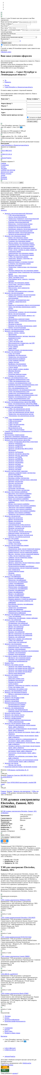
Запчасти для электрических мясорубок (17, 440)
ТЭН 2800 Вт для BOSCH (9, 974)
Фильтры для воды (11, 696)
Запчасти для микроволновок (14, 331)
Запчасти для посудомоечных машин (17, 545)
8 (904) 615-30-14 (6, 154)
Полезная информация (12, 1019)
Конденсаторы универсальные (14, 435)
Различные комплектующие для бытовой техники (21, 766)
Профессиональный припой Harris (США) (18, 438)
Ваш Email (5, 26)
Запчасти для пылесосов (12, 516)
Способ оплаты (6, 35)
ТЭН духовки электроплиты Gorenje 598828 (15, 956)
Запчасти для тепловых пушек (14, 697)
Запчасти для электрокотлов (14, 407)
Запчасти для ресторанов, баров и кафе (17, 723)
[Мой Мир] (7, 841)
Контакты (4, 1036)
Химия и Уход (9, 663)
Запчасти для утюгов (11, 763)
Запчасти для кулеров (12, 538)
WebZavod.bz (27, 1063)
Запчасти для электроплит (13, 352)
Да (5, 80)
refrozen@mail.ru (6, 158)
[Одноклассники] (4, 841)
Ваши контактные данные (10, 22)
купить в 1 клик (15, 837)
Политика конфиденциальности (15, 1021)
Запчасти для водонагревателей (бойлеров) (19, 213)
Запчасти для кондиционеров (14, 716)
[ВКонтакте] (2, 841)
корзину (15, 1073)
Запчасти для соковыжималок (14, 708)
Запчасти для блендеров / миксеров (16, 471)
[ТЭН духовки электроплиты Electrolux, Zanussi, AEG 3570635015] (20, 813)
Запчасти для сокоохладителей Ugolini (17, 329)
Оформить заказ (6, 43)
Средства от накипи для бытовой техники (18, 656)
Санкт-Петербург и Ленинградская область (19, 87)
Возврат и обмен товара (12, 1033)
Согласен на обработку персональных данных (18, 45)
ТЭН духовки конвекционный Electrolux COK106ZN (18, 917)
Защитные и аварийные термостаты (16, 436)
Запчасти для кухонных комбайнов (16, 492)
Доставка (8, 1016)
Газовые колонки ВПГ (12, 699)
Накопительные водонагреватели (15, 703)
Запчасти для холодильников (14, 293)
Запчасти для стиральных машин (15, 236)
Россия (7, 85)
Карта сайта (8, 1031)
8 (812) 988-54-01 (6, 150)
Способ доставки (6, 32)
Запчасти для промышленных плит (16, 378)
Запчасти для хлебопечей (13, 620)
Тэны (6, 417)
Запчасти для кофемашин (13, 576)
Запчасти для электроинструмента (16, 692)
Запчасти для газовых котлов (14, 664)
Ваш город (5, 28)
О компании (9, 1028)
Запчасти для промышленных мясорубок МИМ (20, 402)
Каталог (7, 1029)
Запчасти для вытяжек (12, 701)
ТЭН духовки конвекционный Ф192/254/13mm (16, 937)
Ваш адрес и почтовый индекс (11, 30)
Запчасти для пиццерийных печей (16, 690)
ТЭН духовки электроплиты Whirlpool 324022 (16, 900)
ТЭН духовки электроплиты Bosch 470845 (14, 993)
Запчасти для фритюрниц (13, 718)
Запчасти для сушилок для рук (14, 715)
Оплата (7, 1018)
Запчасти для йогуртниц (12, 713)
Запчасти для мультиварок (13, 644)
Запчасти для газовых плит (13, 675)
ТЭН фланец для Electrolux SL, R (17, 770)
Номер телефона (7, 24)
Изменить (8, 82)
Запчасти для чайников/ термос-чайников (18, 614)
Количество (5, 39)
